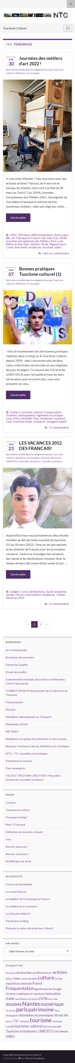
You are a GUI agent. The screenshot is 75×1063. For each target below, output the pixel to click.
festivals (26, 983)
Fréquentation (53, 412)
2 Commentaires (59, 603)
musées (14, 1004)
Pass (36, 418)
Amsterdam (24, 972)
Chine (16, 978)
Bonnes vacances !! (17, 854)
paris (22, 1009)
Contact (11, 802)
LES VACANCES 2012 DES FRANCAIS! (40, 445)
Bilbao (9, 978)
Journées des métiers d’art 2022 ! (40, 60)
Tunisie (60, 594)
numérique (52, 1004)
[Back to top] (66, 1054)
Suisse (9, 1021)
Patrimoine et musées (19, 760)
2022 (13, 235)
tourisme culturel (28, 1026)
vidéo (58, 247)
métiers (35, 244)
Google (57, 989)
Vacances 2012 (15, 597)
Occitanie (11, 1010)
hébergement (27, 415)
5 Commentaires (59, 427)
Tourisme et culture (18, 810)
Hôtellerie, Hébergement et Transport (29, 716)
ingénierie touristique (50, 415)
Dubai (14, 412)
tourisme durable (52, 1026)
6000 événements (42, 235)
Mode (44, 244)
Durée (50, 591)
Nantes (31, 1003)
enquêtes (61, 591)
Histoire (10, 709)
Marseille (53, 999)
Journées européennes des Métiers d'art (31, 241)
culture (46, 977)
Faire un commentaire (55, 253)
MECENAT (12, 731)
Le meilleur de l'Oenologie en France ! (28, 899)
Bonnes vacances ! (17, 846)
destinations (37, 591)
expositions (13, 983)
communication (29, 978)
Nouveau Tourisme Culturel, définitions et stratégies (37, 746)
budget (14, 591)
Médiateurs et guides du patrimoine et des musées (36, 738)
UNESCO (45, 1031)
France (37, 983)
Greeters (12, 415)
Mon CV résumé (15, 824)
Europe (58, 978)
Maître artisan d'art (17, 244)
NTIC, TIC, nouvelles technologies (27, 753)
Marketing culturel (17, 724)
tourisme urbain (22, 421)
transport (39, 421)
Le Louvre (33, 998)
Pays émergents (15, 768)
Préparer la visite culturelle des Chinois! (29, 928)
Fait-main (46, 238)
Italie (10, 998)
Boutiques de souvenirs (20, 657)
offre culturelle (22, 418)
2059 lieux (24, 235)
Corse (24, 591)
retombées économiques (36, 1015)
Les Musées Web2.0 (18, 913)
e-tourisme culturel (30, 412)
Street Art (61, 1015)
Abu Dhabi (11, 973)
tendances (34, 247)
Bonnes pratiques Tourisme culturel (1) (40, 271)
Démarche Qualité (17, 664)
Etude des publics (16, 672)
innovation (53, 994)
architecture (40, 972)
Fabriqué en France (28, 238)
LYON (43, 999)
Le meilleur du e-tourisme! (21, 906)
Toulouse (24, 1021)
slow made (20, 247)
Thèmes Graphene (34, 1058)
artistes (60, 972)
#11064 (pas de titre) (18, 861)
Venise (64, 1031)
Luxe (60, 241)
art (13, 238)
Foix (55, 238)
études (10, 594)
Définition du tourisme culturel (24, 832)
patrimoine (41, 1009)
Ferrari (20, 594)
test (8, 839)
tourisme (47, 247)
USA (56, 1031)
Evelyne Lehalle (17, 69)
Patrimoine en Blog (17, 921)
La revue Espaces (16, 891)
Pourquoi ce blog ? (17, 817)
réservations (33, 594)
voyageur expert (57, 421)
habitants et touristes (31, 993)
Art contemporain (16, 650)
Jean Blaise (21, 998)
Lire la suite (18, 217)
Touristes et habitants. (22, 1031)
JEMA (63, 238)
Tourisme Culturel (14, 28)
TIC (16, 1021)
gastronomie (43, 989)
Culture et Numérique (19, 884)
